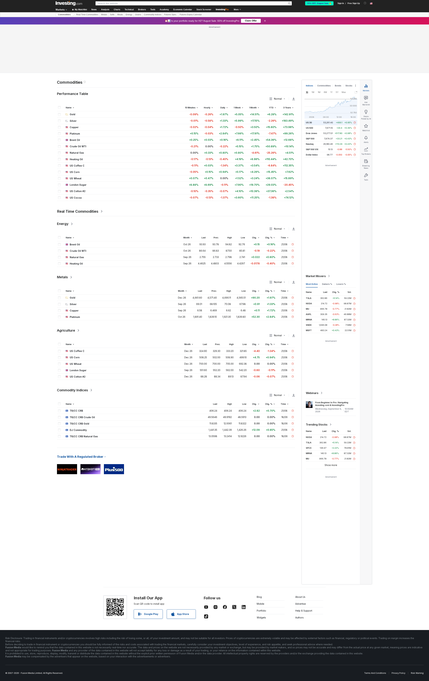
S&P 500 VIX (312, 149)
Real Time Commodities (87, 14)
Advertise (300, 603)
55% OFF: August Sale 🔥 (319, 3)
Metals (104, 14)
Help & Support (303, 610)
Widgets (261, 617)
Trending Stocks (316, 424)
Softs (112, 14)
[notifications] (365, 3)
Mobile (260, 603)
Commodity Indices (152, 14)
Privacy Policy (398, 673)
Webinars (312, 393)
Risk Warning (417, 673)
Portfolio (261, 610)
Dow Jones (311, 133)
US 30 (309, 122)
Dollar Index (312, 154)
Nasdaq (310, 144)
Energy (129, 14)
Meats (120, 14)
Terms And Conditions (375, 673)
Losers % (341, 284)
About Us (300, 596)
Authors (299, 617)
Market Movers (316, 276)
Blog (259, 596)
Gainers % (327, 284)
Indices (309, 85)
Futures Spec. (170, 14)
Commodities (64, 14)
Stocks (348, 85)
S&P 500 (310, 138)
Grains (138, 14)
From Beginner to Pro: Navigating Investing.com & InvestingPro (331, 403)
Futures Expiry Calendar (191, 14)
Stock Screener (203, 9)
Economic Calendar (182, 9)
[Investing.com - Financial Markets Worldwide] (69, 3)
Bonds (338, 85)
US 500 (309, 128)
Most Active (312, 284)
